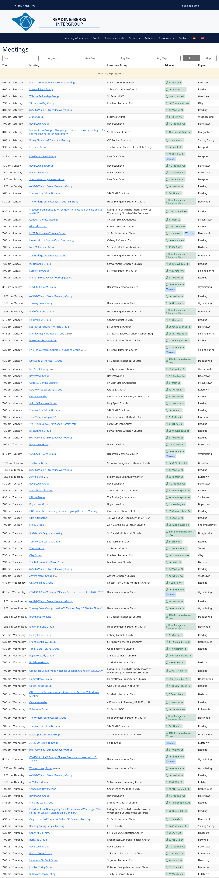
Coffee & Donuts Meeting (43, 219)
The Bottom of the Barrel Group (47, 562)
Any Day (90, 58)
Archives (149, 38)
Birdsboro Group (39, 662)
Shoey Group (36, 524)
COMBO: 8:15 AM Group (42, 156)
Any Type (162, 58)
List (191, 58)
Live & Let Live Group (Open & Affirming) (51, 240)
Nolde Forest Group (40, 685)
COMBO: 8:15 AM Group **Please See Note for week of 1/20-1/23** (66, 592)
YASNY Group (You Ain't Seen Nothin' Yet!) (52, 424)
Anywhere (54, 58)
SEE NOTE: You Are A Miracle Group (49, 326)
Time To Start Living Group (44, 648)
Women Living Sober (40, 768)
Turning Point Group (41, 303)
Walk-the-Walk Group (41, 490)
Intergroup (69, 21)
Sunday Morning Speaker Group (47, 179)
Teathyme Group (38, 463)
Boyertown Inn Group (41, 165)
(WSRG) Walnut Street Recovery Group (51, 110)
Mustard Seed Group (41, 89)
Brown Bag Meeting (40, 616)
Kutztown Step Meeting (42, 874)
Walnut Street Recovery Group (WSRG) (51, 277)
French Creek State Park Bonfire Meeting (52, 82)
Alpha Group (36, 116)
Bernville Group (38, 839)
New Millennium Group (42, 247)
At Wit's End (36, 476)
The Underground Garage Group (47, 255)
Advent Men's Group (40, 575)
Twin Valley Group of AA (42, 417)
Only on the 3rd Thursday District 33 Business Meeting (59, 819)
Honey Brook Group (40, 679)
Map (208, 58)
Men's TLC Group (39, 369)
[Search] (33, 58)
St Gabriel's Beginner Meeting (46, 533)
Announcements (114, 38)
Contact (183, 38)
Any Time (126, 58)
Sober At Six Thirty (39, 832)
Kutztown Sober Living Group (45, 389)
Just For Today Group (41, 867)
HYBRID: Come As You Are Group (47, 233)
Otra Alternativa (38, 396)
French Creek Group (40, 853)
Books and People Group (43, 340)
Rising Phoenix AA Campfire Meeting (49, 140)
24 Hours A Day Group (42, 103)
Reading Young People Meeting (46, 826)
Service (133, 38)
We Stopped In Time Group (44, 734)
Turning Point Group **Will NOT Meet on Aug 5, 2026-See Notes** (66, 608)
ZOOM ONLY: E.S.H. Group (43, 743)
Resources (165, 38)
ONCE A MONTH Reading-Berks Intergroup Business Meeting (63, 511)
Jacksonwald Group (40, 264)
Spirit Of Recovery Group (43, 403)
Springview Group (39, 270)
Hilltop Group (37, 497)
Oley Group (35, 555)
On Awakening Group (41, 582)
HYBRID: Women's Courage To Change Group (54, 349)
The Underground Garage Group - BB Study (53, 201)
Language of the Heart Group (45, 360)
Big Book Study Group (41, 655)
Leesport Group (38, 147)
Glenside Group (38, 226)
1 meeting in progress (109, 73)
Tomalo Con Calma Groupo (44, 193)
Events (96, 38)
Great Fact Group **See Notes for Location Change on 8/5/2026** (66, 670)
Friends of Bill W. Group (42, 641)
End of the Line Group (41, 311)
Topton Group (37, 548)
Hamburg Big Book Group (43, 860)
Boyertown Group (39, 123)
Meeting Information (76, 38)
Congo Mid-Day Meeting (42, 789)
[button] (134, 38)
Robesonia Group (39, 709)
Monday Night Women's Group (46, 333)
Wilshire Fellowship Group (44, 96)
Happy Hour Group (40, 320)
